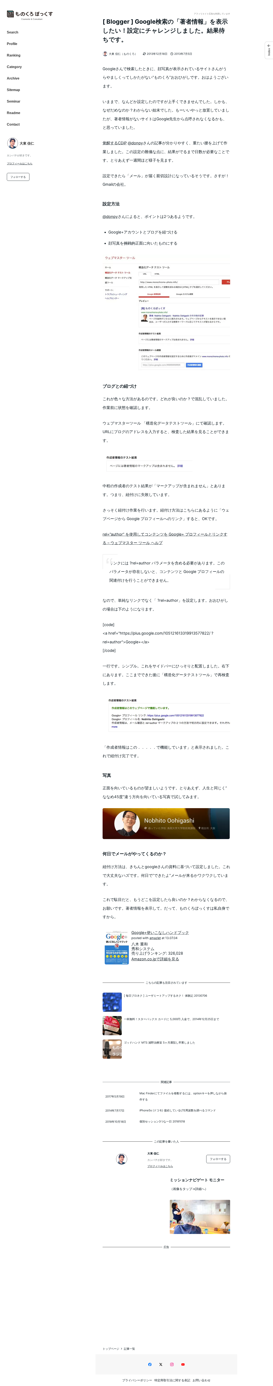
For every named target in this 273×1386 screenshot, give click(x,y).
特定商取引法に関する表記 (172, 1380)
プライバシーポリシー (137, 1380)
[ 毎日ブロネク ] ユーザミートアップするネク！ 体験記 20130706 (165, 995)
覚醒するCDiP (115, 143)
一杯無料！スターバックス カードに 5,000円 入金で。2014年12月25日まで (171, 1019)
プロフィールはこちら (19, 163)
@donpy (135, 143)
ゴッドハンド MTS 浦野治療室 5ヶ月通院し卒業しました (159, 1042)
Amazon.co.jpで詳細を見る (155, 959)
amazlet (155, 938)
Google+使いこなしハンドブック (160, 932)
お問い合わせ (202, 1380)
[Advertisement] (166, 1293)
